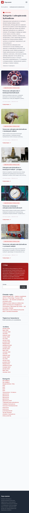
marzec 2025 (6, 357)
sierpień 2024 (6, 368)
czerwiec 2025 (6, 352)
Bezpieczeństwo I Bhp (8, 384)
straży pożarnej (7, 415)
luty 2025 (5, 358)
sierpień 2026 (6, 328)
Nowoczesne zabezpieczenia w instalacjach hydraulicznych (11, 92)
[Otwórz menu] (26, 2)
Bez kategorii (6, 380)
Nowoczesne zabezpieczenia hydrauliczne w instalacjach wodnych (15, 130)
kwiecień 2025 (6, 355)
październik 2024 (7, 365)
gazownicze (6, 394)
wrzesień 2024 (6, 367)
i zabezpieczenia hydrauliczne (11, 87)
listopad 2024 (6, 363)
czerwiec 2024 (6, 372)
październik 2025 (7, 345)
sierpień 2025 (6, 348)
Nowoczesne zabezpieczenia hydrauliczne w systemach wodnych (15, 245)
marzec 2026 (6, 337)
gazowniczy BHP (7, 400)
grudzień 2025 (6, 342)
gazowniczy (6, 399)
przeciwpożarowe (7, 410)
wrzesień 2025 (6, 347)
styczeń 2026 (6, 340)
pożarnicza (6, 407)
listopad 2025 (6, 343)
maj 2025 (5, 353)
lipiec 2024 (5, 370)
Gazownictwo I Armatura (9, 392)
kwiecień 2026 (6, 335)
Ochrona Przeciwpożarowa (10, 405)
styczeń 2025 (6, 360)
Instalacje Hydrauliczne (9, 404)
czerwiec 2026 (6, 332)
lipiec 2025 (5, 350)
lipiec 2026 (5, 330)
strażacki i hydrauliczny (9, 414)
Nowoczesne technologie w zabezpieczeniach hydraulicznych (12, 207)
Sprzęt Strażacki (7, 412)
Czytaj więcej (6, 104)
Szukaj (4, 284)
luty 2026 (5, 338)
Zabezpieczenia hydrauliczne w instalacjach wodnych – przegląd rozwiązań (12, 169)
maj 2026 (5, 333)
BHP (4, 385)
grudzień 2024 (6, 362)
